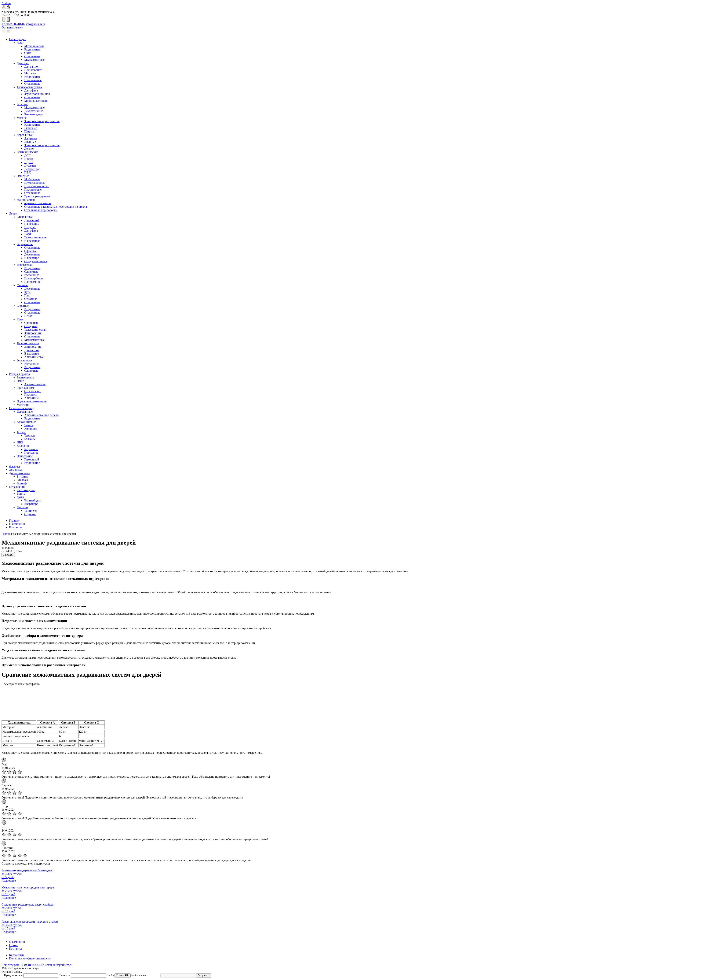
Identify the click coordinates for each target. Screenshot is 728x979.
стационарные (26, 199)
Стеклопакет (32, 391)
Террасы (29, 435)
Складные (30, 326)
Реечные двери (34, 114)
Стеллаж (22, 480)
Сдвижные (31, 271)
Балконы (29, 439)
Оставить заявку (12, 27)
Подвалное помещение (31, 401)
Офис (20, 380)
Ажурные (30, 138)
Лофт (20, 42)
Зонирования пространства (42, 121)
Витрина (22, 476)
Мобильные (32, 179)
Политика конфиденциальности (30, 958)
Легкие (29, 148)
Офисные (23, 175)
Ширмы (29, 131)
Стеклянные (32, 56)
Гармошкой (31, 459)
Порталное (31, 452)
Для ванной (31, 66)
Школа (28, 158)
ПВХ (27, 172)
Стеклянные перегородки (40, 210)
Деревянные (25, 134)
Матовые (30, 73)
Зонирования (32, 333)
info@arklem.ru (35, 24)
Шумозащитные (34, 182)
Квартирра (31, 503)
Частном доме (26, 490)
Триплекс (30, 510)
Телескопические (35, 237)
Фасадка (14, 466)
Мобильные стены (36, 100)
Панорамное (32, 281)
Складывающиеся (35, 261)
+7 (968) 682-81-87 (13, 24)
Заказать (8, 554)
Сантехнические (27, 152)
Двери (13, 213)
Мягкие (22, 117)
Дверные (30, 141)
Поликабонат (33, 70)
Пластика (30, 394)
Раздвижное (32, 462)
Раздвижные (32, 49)
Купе (27, 292)
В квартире (31, 257)
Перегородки (17, 39)
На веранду (31, 223)
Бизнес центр (25, 377)
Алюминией (32, 398)
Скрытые (23, 305)
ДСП (27, 155)
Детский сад (32, 169)
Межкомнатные (34, 59)
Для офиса (31, 90)
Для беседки (25, 264)
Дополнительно (19, 473)
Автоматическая (35, 384)
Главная (14, 520)
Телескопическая (35, 329)
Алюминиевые (34, 357)
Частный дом (25, 387)
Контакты (15, 527)
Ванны (21, 493)
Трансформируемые (29, 87)
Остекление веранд (21, 408)
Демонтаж (15, 469)
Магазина (23, 404)
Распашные (31, 275)
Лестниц (22, 507)
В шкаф (22, 483)
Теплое (28, 425)
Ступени (30, 514)
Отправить (204, 975)
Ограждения (17, 486)
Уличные (22, 285)
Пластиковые (33, 80)
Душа (20, 497)
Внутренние (25, 244)
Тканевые (30, 128)
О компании (17, 524)
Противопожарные (36, 186)
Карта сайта (16, 955)
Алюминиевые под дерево (41, 415)
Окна (27, 52)
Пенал (28, 316)
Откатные (30, 298)
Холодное (30, 428)
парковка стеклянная (37, 203)
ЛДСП (28, 162)
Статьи (13, 945)
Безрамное (31, 449)
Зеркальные (24, 360)
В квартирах (32, 240)
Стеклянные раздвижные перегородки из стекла (55, 206)
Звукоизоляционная (37, 93)
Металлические (34, 46)
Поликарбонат (33, 278)
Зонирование (32, 346)
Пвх (27, 295)
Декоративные (33, 111)
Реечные (22, 104)
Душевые (23, 63)
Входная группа (19, 374)
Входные (30, 227)
